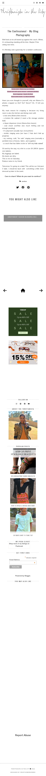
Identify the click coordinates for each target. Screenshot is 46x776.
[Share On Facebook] (23, 187)
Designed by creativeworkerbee (23, 772)
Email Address (22, 560)
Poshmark (19, 546)
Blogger (27, 576)
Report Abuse (23, 735)
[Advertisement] (23, 258)
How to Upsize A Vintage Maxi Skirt (23, 506)
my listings (23, 543)
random (24, 181)
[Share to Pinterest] (28, 187)
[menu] (3, 2)
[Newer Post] (5, 290)
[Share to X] (17, 187)
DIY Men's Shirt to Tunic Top (23, 535)
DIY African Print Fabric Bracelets (23, 476)
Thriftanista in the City (20, 768)
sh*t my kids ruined (35, 143)
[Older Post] (41, 290)
